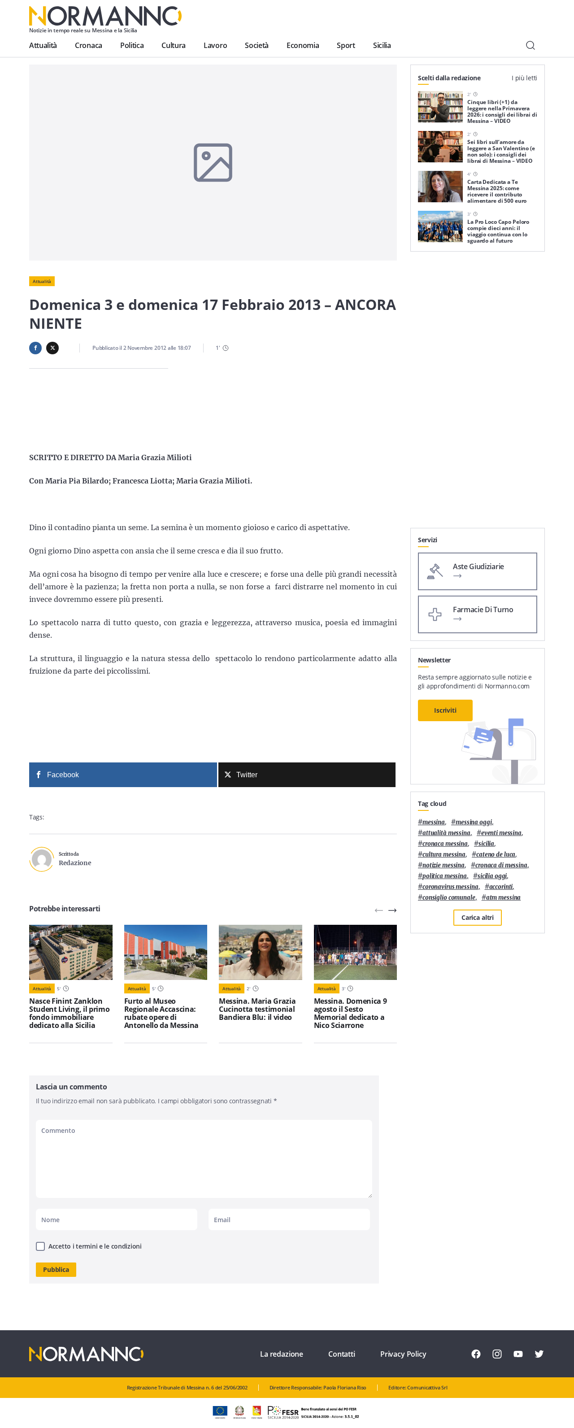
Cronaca (88, 45)
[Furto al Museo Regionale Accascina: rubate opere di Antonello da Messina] (166, 952)
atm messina (503, 897)
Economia (303, 45)
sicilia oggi (492, 876)
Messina (433, 822)
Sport (346, 45)
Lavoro (215, 45)
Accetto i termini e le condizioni (95, 1246)
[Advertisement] (477, 393)
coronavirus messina (450, 887)
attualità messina (446, 833)
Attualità (43, 45)
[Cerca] (530, 45)
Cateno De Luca (495, 854)
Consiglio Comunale (448, 897)
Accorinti (501, 887)
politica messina (444, 876)
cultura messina (443, 854)
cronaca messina (445, 844)
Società (257, 45)
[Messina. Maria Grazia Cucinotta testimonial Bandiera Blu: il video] (260, 952)
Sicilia (382, 45)
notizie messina (443, 865)
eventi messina (501, 833)
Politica (132, 45)
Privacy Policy (403, 1354)
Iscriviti (445, 710)
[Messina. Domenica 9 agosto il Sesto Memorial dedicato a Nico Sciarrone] (355, 952)
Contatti (341, 1354)
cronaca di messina (501, 865)
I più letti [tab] (524, 78)
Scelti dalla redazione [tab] (449, 78)
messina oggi (473, 822)
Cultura (173, 45)
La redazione (281, 1354)
